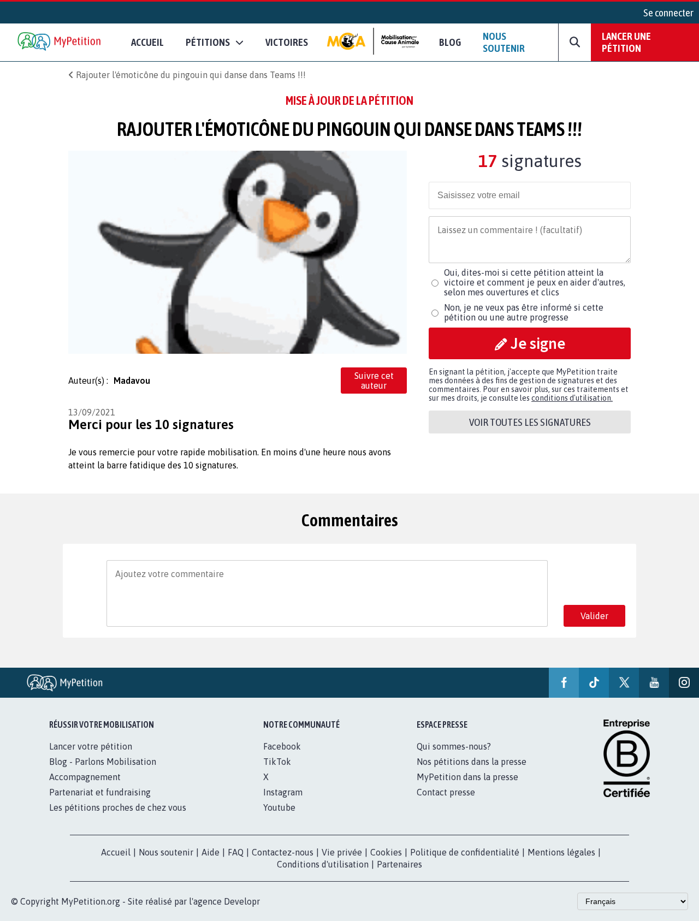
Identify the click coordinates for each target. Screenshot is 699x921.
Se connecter (668, 13)
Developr (242, 901)
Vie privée (342, 852)
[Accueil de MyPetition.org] (60, 42)
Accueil (147, 42)
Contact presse (446, 792)
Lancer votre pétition (90, 746)
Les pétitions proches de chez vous (117, 807)
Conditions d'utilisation (323, 864)
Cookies (386, 852)
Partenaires (399, 864)
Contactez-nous (282, 852)
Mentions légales (561, 852)
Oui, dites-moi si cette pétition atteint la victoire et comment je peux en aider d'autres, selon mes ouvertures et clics (534, 282)
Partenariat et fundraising (100, 792)
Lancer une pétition (626, 42)
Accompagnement (85, 777)
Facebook (282, 746)
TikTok (277, 761)
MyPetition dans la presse (467, 777)
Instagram (283, 792)
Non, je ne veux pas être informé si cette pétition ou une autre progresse (523, 312)
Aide (211, 852)
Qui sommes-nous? (454, 746)
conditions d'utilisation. (572, 398)
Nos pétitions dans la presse (471, 761)
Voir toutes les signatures (530, 422)
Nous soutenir (504, 42)
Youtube (279, 807)
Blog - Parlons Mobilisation (102, 761)
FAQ (236, 852)
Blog (450, 42)
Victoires (286, 42)
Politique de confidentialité (464, 852)
